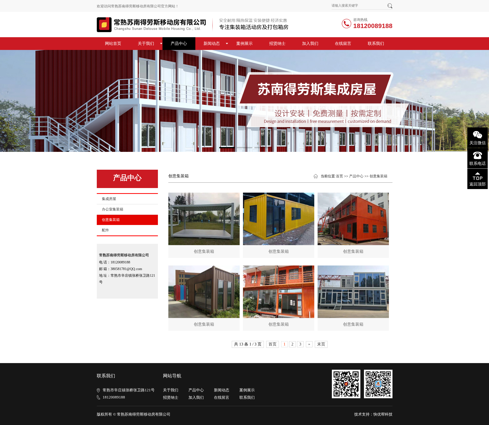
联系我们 (376, 43)
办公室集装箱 (112, 209)
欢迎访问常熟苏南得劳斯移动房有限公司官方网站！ (138, 6)
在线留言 (343, 43)
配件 (105, 230)
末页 (321, 344)
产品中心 (179, 43)
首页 (339, 176)
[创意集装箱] (204, 219)
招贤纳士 (277, 43)
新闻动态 (211, 43)
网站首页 (113, 43)
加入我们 (310, 43)
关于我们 (146, 43)
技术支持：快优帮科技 (373, 414)
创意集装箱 (111, 220)
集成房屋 (109, 199)
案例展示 (244, 43)
